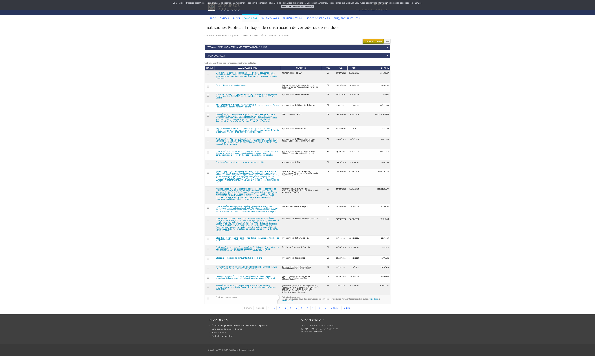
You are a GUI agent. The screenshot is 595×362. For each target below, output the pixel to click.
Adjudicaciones (270, 18)
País (328, 68)
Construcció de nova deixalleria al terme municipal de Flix (240, 162)
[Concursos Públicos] (224, 13)
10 (319, 308)
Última (347, 308)
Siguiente (335, 308)
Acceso (374, 10)
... (325, 308)
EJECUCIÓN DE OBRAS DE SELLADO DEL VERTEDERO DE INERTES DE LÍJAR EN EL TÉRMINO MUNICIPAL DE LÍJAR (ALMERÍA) (246, 268)
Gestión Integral (293, 18)
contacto (318, 332)
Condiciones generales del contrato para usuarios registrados (240, 325)
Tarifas (224, 18)
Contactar (382, 10)
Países (236, 18)
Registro (365, 10)
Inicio (357, 10)
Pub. (341, 68)
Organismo (300, 68)
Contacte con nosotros (222, 336)
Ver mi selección (373, 41)
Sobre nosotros (219, 333)
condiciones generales (410, 3)
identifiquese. (287, 301)
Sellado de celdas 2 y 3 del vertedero (231, 85)
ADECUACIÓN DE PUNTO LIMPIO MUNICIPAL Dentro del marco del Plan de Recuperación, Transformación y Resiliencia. (247, 106)
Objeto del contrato (247, 68)
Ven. (354, 68)
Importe (385, 68)
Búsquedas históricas (347, 18)
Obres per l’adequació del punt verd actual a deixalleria (239, 258)
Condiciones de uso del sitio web (227, 329)
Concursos (250, 18)
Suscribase (374, 299)
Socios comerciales (318, 18)
